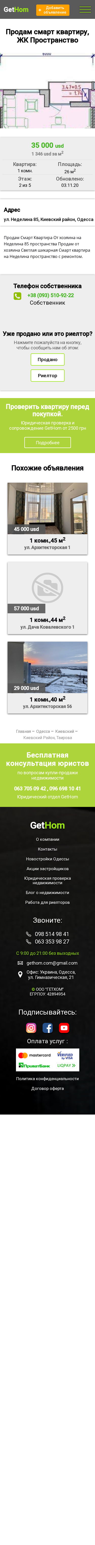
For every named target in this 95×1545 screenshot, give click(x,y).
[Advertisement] (47, 1330)
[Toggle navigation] (85, 10)
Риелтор (47, 375)
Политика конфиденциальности (47, 1078)
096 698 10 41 (65, 789)
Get (16, 9)
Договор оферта (47, 1088)
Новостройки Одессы (47, 859)
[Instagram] (31, 1028)
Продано (48, 359)
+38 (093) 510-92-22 (51, 295)
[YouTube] (64, 1028)
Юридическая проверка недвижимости (47, 880)
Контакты (47, 849)
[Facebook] (48, 1028)
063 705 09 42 (30, 789)
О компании (47, 839)
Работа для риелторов (47, 902)
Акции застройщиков (48, 868)
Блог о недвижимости (47, 892)
